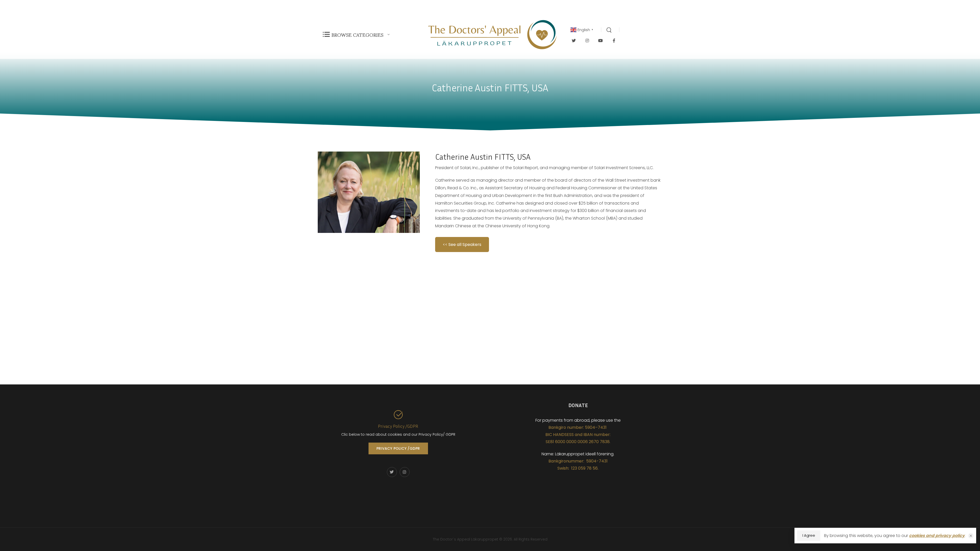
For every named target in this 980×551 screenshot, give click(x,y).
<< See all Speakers (462, 244)
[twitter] (574, 40)
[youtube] (600, 40)
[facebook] (614, 40)
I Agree (808, 535)
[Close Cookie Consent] (971, 536)
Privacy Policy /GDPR (398, 426)
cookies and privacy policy (937, 536)
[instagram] (587, 40)
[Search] (609, 29)
